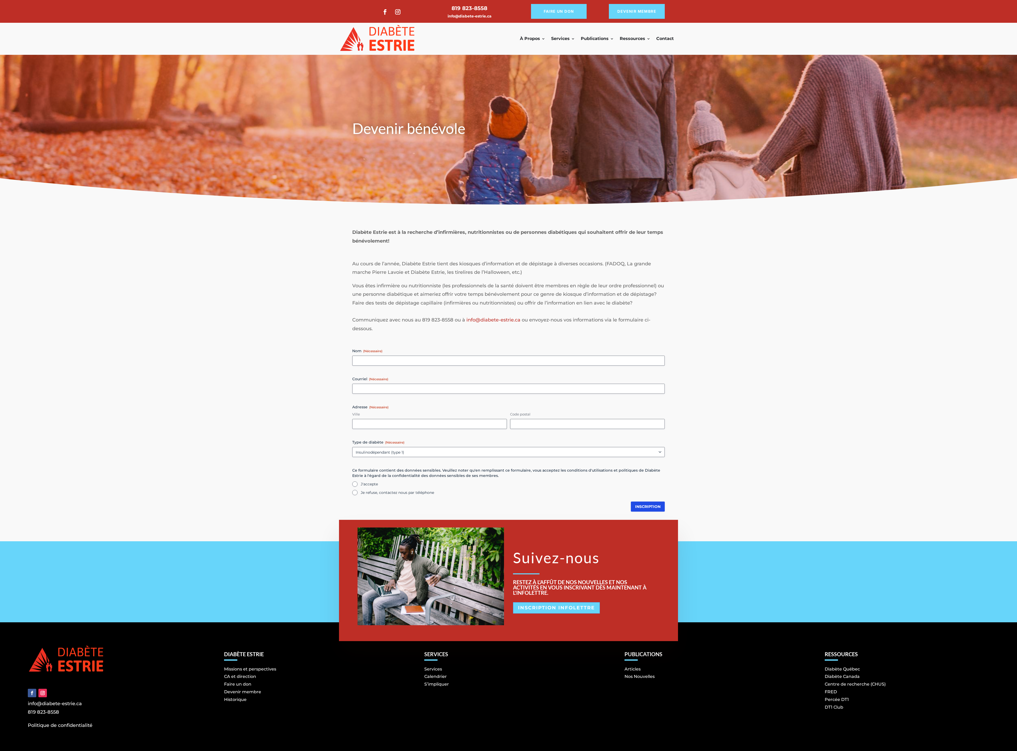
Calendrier (435, 676)
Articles (633, 669)
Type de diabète (378, 442)
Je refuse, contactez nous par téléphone (397, 492)
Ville (356, 414)
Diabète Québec (842, 669)
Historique (235, 699)
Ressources (632, 38)
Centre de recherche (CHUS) (855, 684)
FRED (831, 691)
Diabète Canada (842, 676)
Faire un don (559, 11)
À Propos (530, 38)
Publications (595, 38)
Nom (367, 350)
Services (560, 38)
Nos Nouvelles (640, 676)
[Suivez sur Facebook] (385, 12)
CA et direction (240, 676)
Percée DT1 (837, 699)
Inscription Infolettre (556, 608)
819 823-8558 (43, 712)
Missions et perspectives (250, 669)
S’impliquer (436, 684)
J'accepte (369, 484)
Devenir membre (636, 11)
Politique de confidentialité (60, 725)
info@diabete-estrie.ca (470, 16)
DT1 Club (834, 707)
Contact (665, 38)
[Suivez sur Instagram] (397, 12)
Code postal (520, 414)
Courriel (370, 379)
